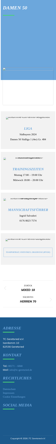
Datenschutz (9, 389)
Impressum (8, 392)
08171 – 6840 (15, 366)
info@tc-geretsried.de (20, 369)
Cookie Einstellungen (14, 396)
